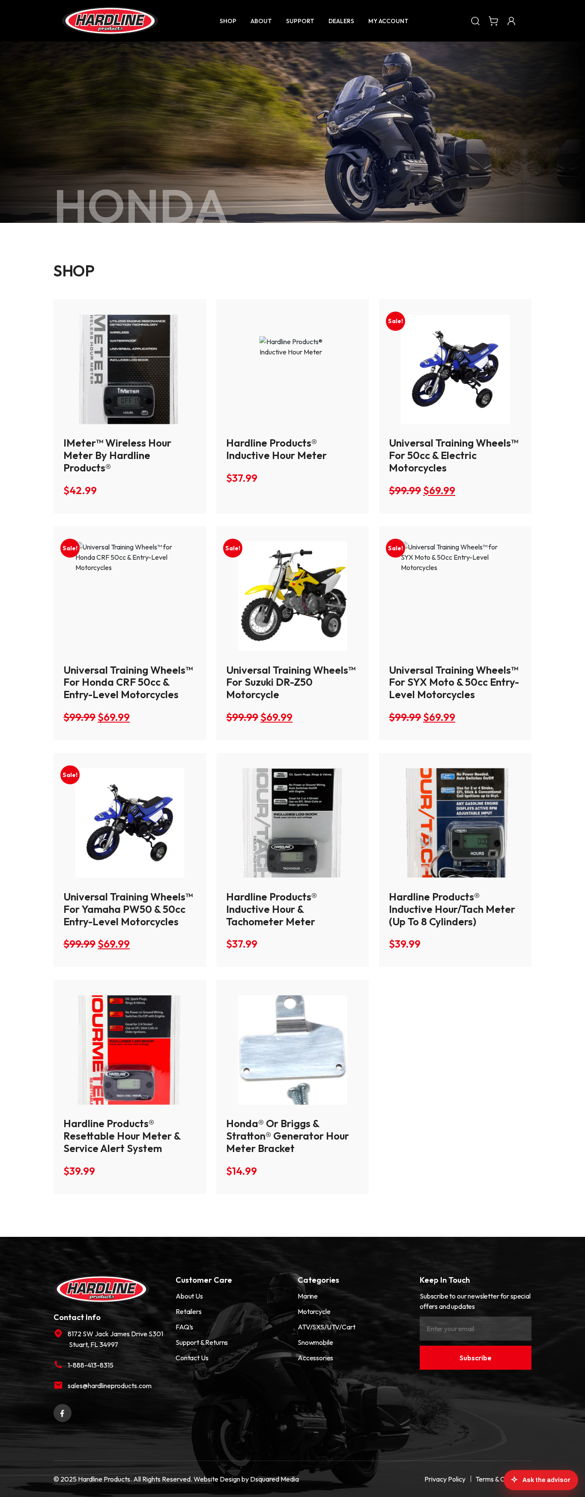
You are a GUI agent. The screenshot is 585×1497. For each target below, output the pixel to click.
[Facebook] (63, 1412)
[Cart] (493, 20)
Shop (228, 21)
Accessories (315, 1357)
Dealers (341, 21)
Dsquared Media (274, 1479)
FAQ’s (184, 1327)
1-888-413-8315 (90, 1365)
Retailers (189, 1311)
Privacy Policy (445, 1479)
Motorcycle (314, 1311)
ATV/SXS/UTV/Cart (326, 1327)
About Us (189, 1296)
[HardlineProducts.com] (110, 21)
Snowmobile (315, 1342)
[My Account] (511, 20)
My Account (388, 21)
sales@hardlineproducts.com (110, 1385)
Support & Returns (202, 1342)
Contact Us (192, 1357)
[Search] (475, 20)
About (261, 21)
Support (300, 21)
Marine (308, 1296)
